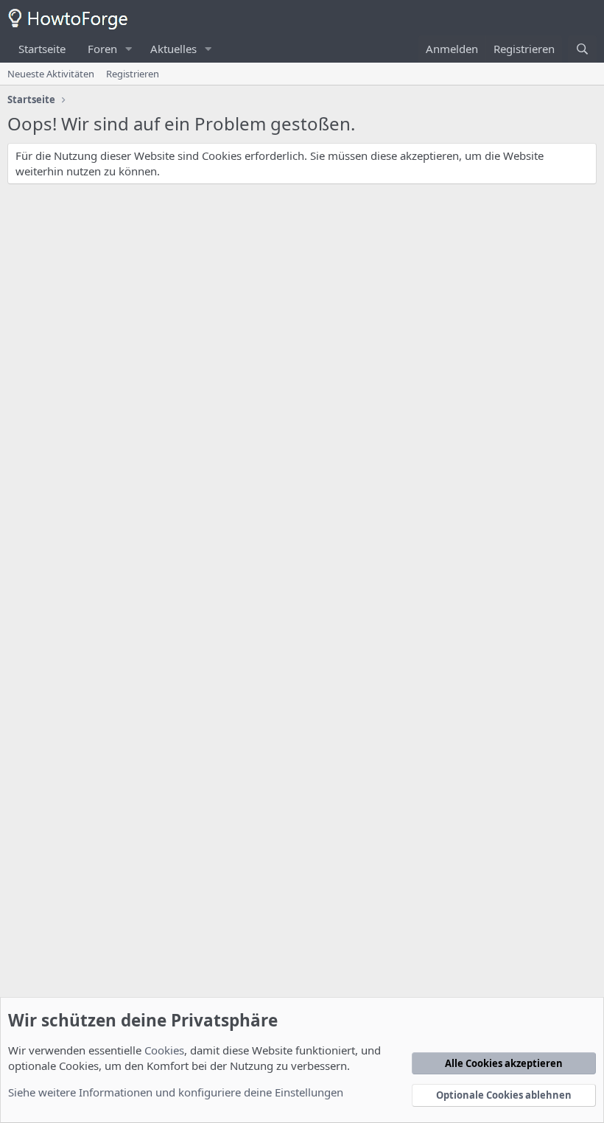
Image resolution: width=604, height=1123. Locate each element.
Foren (102, 48)
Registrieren (132, 73)
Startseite (42, 48)
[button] (129, 49)
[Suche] (582, 49)
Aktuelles (173, 48)
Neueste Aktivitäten (50, 73)
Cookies (164, 1050)
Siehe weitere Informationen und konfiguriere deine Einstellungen (175, 1092)
